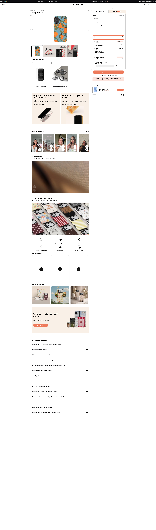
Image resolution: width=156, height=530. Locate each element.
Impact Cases (36, 10)
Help (112, 8)
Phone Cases (59, 8)
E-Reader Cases (76, 8)
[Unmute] (39, 149)
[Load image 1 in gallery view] (37, 51)
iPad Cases (91, 8)
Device (95, 15)
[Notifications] (9, 5)
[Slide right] (89, 30)
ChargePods (84, 8)
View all (87, 131)
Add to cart (120, 89)
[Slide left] (31, 30)
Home (31, 10)
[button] (145, 4)
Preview (116, 65)
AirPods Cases (68, 8)
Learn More (122, 15)
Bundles (44, 8)
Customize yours (51, 8)
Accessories (106, 8)
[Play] (51, 146)
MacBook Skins (99, 8)
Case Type (96, 22)
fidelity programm (111, 79)
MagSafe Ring (96, 29)
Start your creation (40, 325)
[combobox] (108, 18)
